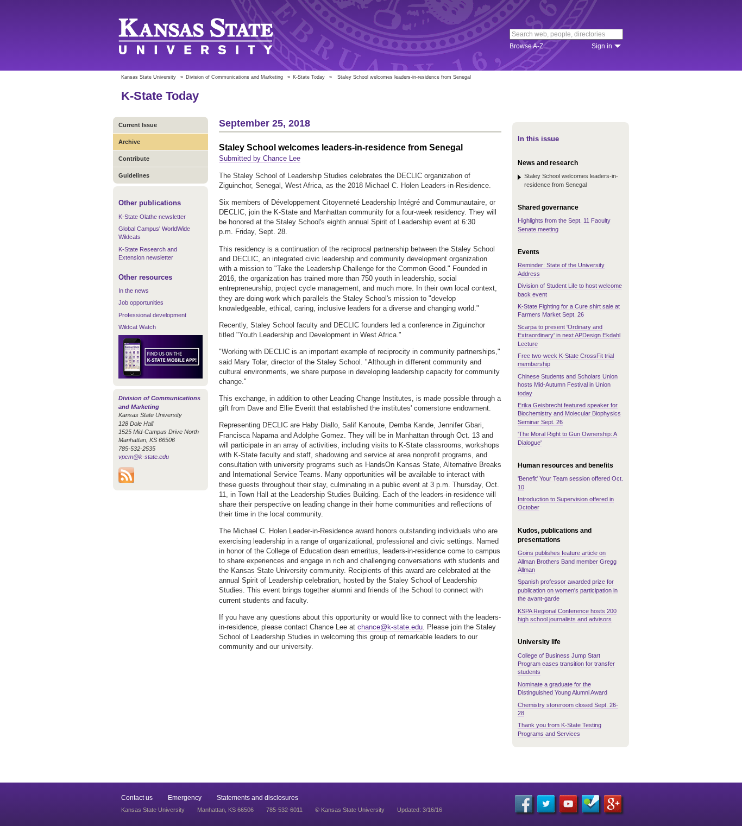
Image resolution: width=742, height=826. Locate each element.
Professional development (152, 315)
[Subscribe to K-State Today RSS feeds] (126, 480)
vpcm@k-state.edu (143, 456)
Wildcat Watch (137, 327)
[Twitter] (546, 803)
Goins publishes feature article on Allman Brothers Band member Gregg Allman (567, 561)
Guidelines (133, 175)
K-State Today (309, 77)
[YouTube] (568, 803)
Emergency (185, 798)
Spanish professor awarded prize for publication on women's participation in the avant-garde (568, 590)
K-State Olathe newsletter (152, 216)
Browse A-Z (526, 46)
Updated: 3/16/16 (419, 809)
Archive (129, 141)
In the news (133, 290)
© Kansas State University (350, 809)
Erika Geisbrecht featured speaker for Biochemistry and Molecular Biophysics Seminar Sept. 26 (569, 413)
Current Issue (137, 125)
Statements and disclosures (257, 798)
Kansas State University (209, 35)
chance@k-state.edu (390, 627)
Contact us (137, 798)
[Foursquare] (590, 803)
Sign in (602, 46)
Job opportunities (141, 302)
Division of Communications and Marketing (234, 77)
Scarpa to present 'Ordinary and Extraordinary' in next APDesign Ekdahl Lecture (569, 335)
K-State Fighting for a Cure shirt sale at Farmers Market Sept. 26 (569, 310)
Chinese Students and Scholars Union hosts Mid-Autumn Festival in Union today (568, 384)
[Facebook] (523, 803)
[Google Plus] (612, 803)
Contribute (133, 158)
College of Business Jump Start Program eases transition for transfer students (566, 664)
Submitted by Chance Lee (259, 158)
